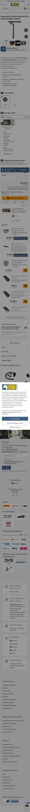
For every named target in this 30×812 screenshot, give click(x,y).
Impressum (18, 427)
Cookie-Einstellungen (7, 412)
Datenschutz (12, 427)
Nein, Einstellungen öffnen (15, 423)
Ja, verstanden (15, 419)
